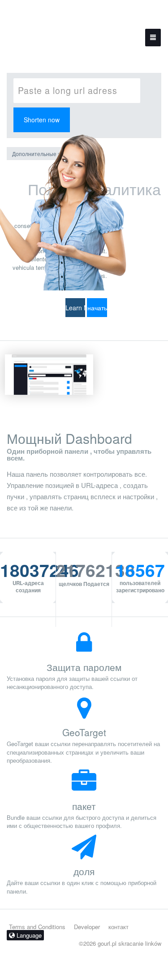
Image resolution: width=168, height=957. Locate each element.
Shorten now (42, 119)
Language (28, 935)
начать (97, 307)
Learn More (75, 307)
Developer (87, 926)
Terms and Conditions (37, 926)
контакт (118, 926)
